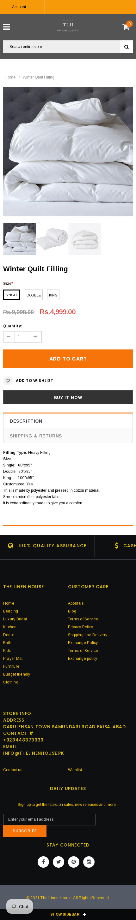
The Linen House (55, 898)
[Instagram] (89, 862)
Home (10, 77)
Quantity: (12, 326)
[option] (68, 151)
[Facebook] (43, 862)
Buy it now (68, 397)
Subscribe (25, 831)
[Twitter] (58, 862)
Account (19, 7)
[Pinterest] (73, 862)
